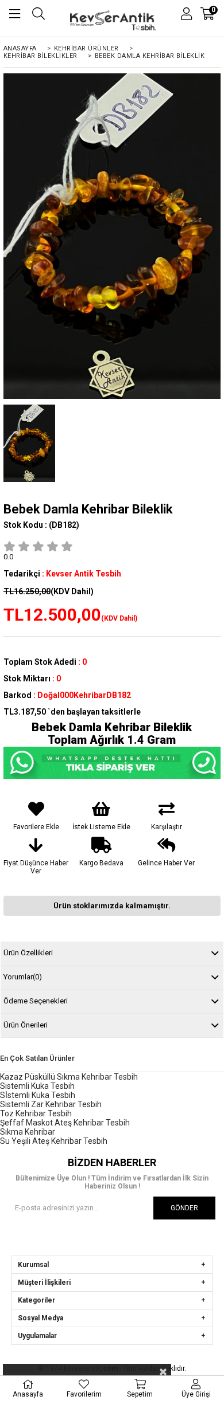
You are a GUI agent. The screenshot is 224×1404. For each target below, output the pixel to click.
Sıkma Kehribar (27, 1131)
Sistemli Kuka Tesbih (37, 1086)
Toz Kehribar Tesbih (36, 1113)
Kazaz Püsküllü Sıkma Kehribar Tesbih (69, 1076)
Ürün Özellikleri (28, 952)
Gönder (184, 1208)
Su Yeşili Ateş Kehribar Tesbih (53, 1141)
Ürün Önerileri (25, 1025)
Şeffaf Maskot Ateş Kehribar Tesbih (65, 1122)
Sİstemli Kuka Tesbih (37, 1095)
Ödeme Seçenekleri (35, 1001)
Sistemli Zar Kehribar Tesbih (51, 1104)
